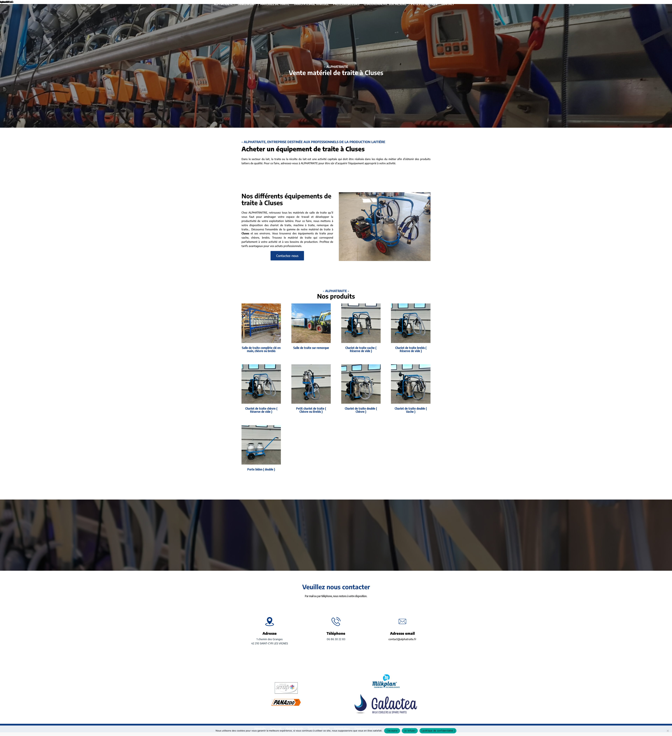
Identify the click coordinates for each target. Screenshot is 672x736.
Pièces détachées (424, 4)
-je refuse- (410, 730)
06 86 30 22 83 (336, 639)
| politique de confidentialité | (438, 730)
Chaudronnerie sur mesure (385, 4)
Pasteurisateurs (346, 4)
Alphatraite (223, 4)
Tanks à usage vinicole (311, 4)
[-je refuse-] (667, 731)
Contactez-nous (287, 256)
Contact (448, 4)
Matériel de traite (274, 4)
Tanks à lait (246, 4)
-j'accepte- (392, 730)
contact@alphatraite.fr (402, 639)
